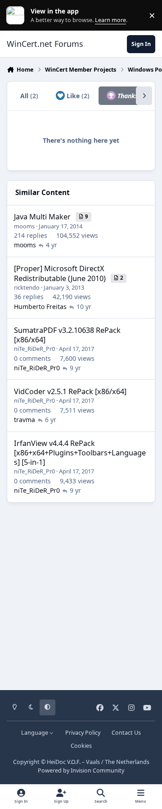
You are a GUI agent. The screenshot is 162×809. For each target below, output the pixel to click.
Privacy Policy (82, 732)
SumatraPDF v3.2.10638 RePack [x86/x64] (67, 335)
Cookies (81, 746)
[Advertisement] (81, 593)
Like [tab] (77, 95)
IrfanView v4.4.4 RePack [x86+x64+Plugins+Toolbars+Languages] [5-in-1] (80, 452)
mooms (24, 226)
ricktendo (27, 287)
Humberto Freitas (40, 306)
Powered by (81, 770)
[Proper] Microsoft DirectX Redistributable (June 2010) (60, 273)
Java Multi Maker (42, 217)
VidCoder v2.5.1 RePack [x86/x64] (70, 391)
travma (24, 419)
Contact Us (126, 732)
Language (35, 732)
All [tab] (29, 95)
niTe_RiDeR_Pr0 (34, 349)
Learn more (17, 15)
